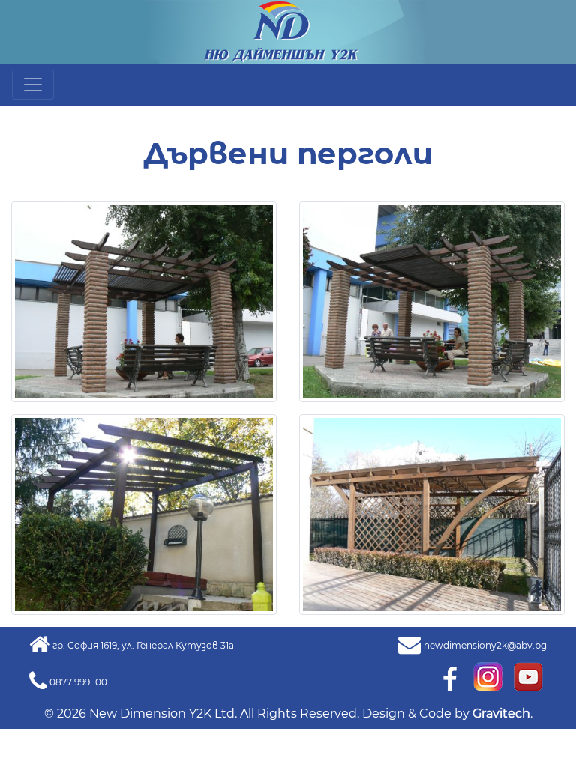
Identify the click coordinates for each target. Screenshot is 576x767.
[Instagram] (489, 675)
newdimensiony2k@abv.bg (485, 645)
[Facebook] (448, 675)
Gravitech (501, 713)
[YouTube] (528, 675)
